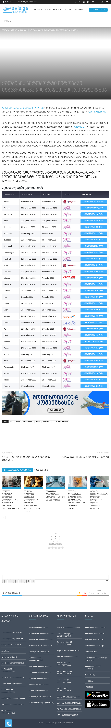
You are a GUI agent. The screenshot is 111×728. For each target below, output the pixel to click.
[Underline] (9, 581)
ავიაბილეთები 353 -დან (94, 361)
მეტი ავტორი (41, 470)
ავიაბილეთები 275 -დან (94, 233)
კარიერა (89, 681)
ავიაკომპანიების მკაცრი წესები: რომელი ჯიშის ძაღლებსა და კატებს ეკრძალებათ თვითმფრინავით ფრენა (77, 500)
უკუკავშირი (90, 675)
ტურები (48, 10)
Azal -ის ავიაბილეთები (67, 657)
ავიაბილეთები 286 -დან (94, 259)
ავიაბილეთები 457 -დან (94, 272)
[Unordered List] (17, 581)
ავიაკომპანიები (97, 112)
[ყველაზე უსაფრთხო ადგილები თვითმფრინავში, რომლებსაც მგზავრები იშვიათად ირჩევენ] (11, 482)
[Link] (25, 581)
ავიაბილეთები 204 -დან (94, 310)
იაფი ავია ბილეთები (11, 645)
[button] (75, 2)
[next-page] (8, 517)
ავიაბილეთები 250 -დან (94, 373)
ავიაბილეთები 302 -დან (94, 386)
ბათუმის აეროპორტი (94, 640)
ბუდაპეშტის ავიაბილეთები (41, 703)
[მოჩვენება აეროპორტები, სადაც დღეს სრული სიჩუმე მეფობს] (55, 482)
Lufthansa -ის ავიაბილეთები (69, 703)
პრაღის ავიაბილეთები (39, 679)
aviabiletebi (5, 651)
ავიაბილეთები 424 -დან (94, 221)
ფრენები (68, 10)
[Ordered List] (14, 581)
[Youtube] (107, 2)
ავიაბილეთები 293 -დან (94, 297)
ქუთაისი (46, 422)
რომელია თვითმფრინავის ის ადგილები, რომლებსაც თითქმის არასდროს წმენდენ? (99, 500)
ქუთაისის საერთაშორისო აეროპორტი (23, 108)
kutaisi (18, 422)
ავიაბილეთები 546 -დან (94, 265)
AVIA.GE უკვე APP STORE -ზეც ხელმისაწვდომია (85, 457)
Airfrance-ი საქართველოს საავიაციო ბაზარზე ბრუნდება (26, 458)
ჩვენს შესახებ (91, 652)
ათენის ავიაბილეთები (39, 652)
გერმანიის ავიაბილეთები (13, 684)
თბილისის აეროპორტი (95, 628)
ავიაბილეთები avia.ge (94, 646)
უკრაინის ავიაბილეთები (12, 705)
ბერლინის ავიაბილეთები (41, 646)
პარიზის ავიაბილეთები (40, 673)
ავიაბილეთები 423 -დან (94, 303)
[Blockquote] (20, 581)
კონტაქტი (7, 21)
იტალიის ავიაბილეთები (12, 663)
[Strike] (12, 581)
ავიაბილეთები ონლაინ (12, 639)
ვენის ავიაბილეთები (38, 691)
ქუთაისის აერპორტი (60, 422)
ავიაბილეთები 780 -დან (94, 202)
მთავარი (5, 30)
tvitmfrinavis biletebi (9, 657)
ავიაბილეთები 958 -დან (94, 316)
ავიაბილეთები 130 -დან (94, 291)
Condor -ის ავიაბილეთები (68, 697)
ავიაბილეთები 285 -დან (94, 240)
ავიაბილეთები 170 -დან (94, 367)
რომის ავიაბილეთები (39, 685)
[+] (33, 581)
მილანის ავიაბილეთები (40, 667)
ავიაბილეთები (37, 10)
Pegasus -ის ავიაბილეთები (68, 651)
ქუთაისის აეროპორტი (95, 634)
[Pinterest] (93, 2)
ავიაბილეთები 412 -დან (94, 246)
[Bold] (3, 581)
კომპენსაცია (57, 10)
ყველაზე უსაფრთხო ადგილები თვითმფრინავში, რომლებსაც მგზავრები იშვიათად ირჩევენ (10, 500)
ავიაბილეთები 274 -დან (94, 253)
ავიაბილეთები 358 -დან (94, 380)
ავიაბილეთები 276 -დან (94, 354)
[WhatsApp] (18, 439)
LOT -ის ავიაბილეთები (67, 715)
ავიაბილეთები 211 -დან (94, 342)
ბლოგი (14, 30)
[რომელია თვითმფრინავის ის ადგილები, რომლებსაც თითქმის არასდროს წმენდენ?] (99, 482)
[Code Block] (23, 581)
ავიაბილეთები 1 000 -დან (94, 323)
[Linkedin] (88, 2)
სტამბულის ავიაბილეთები (41, 634)
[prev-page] (4, 517)
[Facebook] (79, 2)
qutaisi (38, 422)
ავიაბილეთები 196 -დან (94, 208)
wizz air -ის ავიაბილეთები (68, 628)
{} (28, 581)
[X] (102, 2)
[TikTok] (97, 2)
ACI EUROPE (79, 127)
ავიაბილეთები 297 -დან (94, 348)
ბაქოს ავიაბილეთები (39, 628)
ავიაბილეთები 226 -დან (94, 227)
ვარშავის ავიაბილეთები (40, 697)
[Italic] (6, 581)
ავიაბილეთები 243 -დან (94, 284)
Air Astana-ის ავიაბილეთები (69, 709)
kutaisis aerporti (28, 422)
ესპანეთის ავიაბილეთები (13, 678)
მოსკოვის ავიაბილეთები (40, 640)
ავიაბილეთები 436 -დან (94, 214)
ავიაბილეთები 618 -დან (94, 329)
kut (11, 422)
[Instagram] (84, 2)
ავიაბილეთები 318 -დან (94, 278)
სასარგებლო (78, 10)
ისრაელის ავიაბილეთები (13, 698)
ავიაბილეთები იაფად (11, 633)
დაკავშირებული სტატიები (17, 470)
